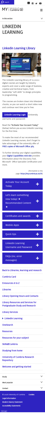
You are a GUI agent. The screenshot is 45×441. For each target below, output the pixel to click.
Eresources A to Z (10, 283)
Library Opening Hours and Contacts (20, 296)
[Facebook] (33, 3)
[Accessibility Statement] (29, 3)
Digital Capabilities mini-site (19, 156)
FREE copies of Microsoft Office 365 (18, 146)
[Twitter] (37, 3)
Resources (7, 331)
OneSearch (7, 325)
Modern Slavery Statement (12, 402)
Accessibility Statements (11, 406)
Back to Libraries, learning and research (22, 270)
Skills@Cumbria (10, 344)
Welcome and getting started (16, 367)
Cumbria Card (9, 277)
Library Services (10, 312)
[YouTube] (41, 3)
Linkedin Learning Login (15, 115)
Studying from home (12, 350)
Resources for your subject (15, 338)
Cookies (31, 395)
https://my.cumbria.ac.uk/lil (31, 174)
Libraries (6, 289)
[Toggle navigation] (41, 10)
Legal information (9, 398)
